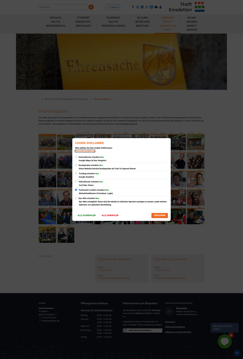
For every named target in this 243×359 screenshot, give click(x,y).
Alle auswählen (87, 215)
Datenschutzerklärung (85, 151)
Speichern (159, 215)
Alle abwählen (110, 215)
